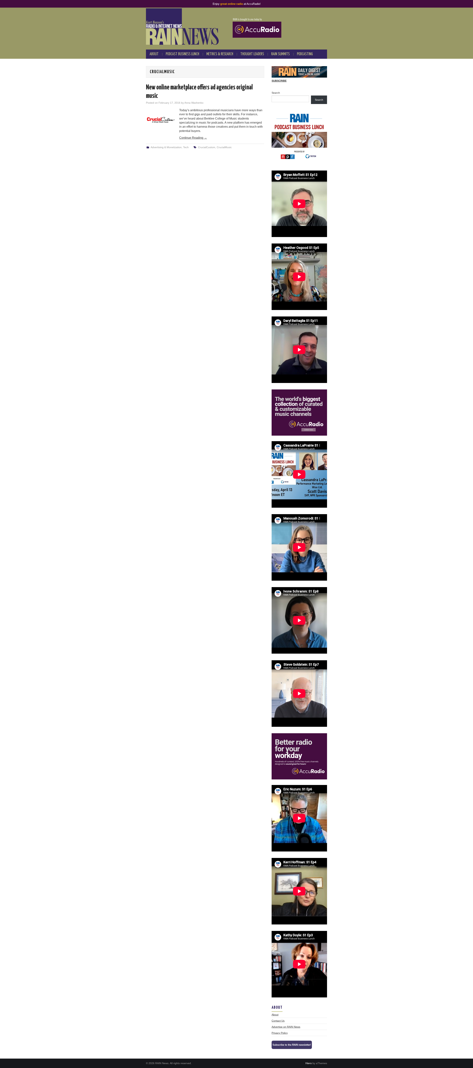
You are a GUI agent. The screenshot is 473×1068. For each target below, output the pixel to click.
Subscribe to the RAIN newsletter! (292, 1044)
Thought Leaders (252, 54)
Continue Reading (193, 137)
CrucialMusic (224, 147)
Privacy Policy (280, 1032)
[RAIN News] (236, 26)
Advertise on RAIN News (286, 1026)
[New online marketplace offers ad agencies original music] (161, 120)
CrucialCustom (206, 147)
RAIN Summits (280, 54)
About (154, 54)
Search (276, 92)
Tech (186, 147)
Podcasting (305, 54)
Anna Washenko (193, 102)
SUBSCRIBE (279, 80)
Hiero (308, 1063)
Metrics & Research (219, 54)
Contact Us (278, 1020)
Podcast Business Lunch (182, 54)
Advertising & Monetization (166, 147)
